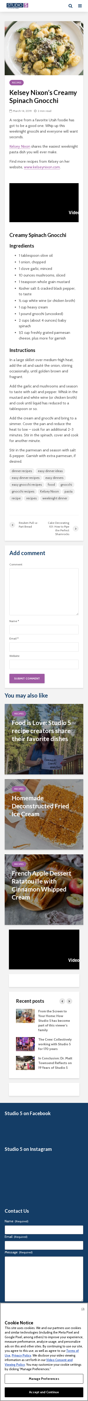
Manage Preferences (44, 1379)
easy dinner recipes (26, 478)
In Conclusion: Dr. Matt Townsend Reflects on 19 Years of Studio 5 (55, 1063)
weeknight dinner (54, 498)
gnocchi (66, 484)
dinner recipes (22, 471)
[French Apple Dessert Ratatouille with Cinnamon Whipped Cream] (44, 889)
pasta (69, 491)
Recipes (16, 82)
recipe (16, 498)
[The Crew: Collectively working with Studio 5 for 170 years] (25, 1044)
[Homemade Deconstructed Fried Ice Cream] (44, 814)
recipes (31, 498)
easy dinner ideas (50, 471)
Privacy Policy (21, 1355)
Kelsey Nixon (19, 146)
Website (14, 656)
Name (14, 621)
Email (14, 638)
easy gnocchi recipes (27, 484)
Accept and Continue (44, 1392)
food (51, 484)
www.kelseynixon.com (42, 167)
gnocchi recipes (23, 491)
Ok (82, 1308)
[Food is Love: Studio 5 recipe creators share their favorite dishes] (44, 739)
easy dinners (54, 478)
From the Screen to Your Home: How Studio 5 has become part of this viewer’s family (54, 1020)
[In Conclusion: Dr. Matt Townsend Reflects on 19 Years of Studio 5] (25, 1062)
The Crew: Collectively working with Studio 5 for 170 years (55, 1044)
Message (19, 1252)
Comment (15, 564)
